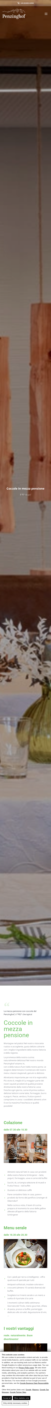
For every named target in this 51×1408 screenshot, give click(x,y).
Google (28, 1390)
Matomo (35, 1390)
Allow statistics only (21, 1398)
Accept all (7, 1398)
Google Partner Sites (18, 1392)
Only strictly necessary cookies (15, 1403)
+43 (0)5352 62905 (27, 3)
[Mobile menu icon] (46, 13)
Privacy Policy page (26, 1368)
